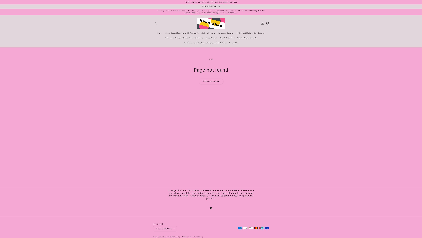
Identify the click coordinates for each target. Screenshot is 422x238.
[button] (155, 23)
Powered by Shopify (173, 237)
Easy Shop (162, 237)
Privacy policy (198, 237)
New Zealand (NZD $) (164, 229)
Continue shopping (211, 81)
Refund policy (187, 237)
